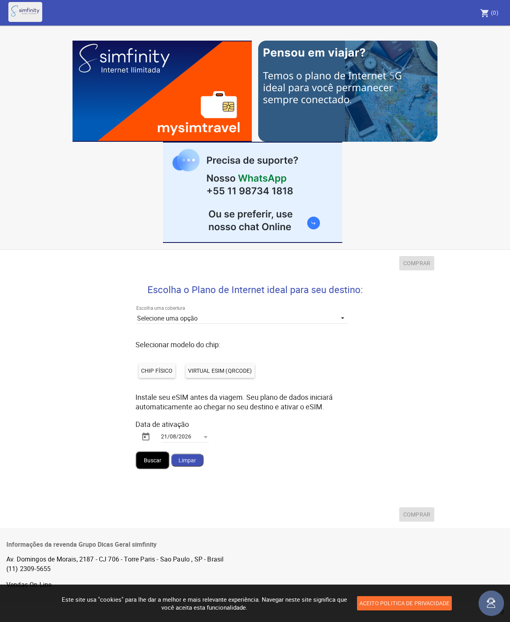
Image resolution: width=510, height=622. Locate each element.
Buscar (152, 460)
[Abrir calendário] (205, 437)
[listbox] (241, 318)
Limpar (187, 460)
